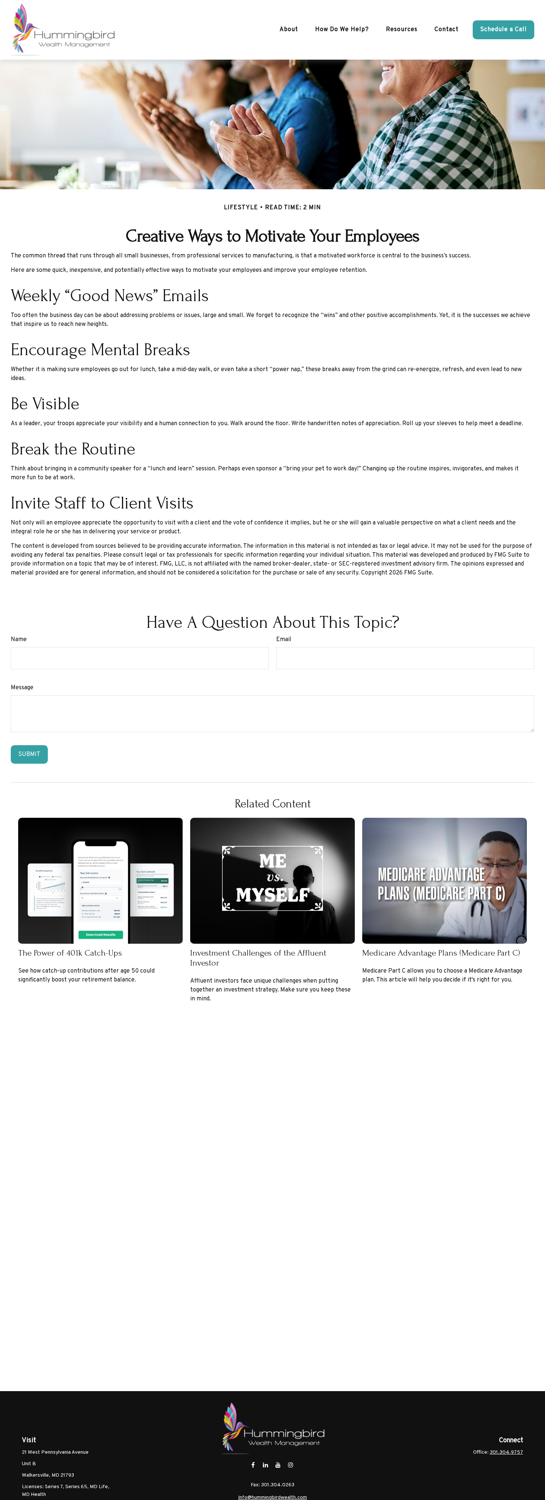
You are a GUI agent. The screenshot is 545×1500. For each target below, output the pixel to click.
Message (22, 687)
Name (19, 639)
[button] (289, 29)
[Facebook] (253, 1465)
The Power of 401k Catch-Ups (70, 953)
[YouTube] (278, 1465)
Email (283, 639)
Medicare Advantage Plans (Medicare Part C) (441, 953)
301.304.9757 (506, 1452)
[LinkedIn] (266, 1465)
